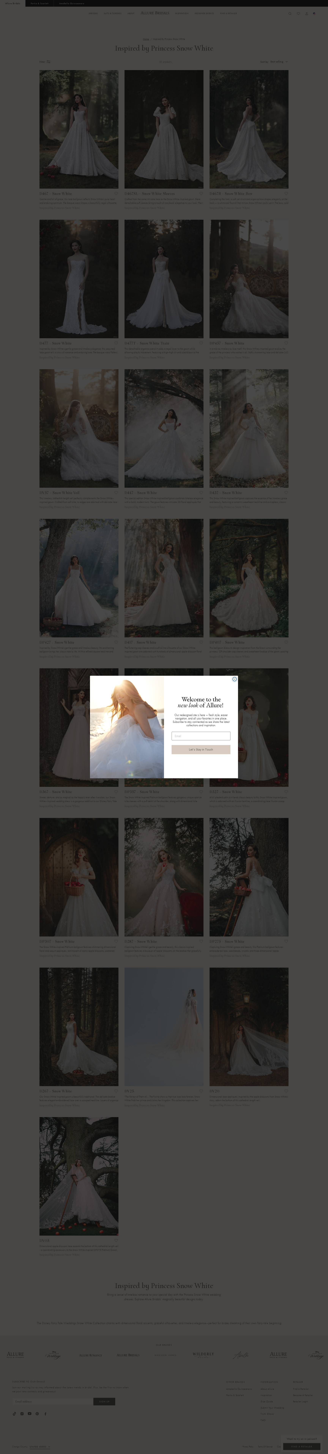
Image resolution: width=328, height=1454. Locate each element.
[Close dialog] (235, 679)
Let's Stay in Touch (201, 749)
